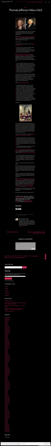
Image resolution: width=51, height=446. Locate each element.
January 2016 (7, 426)
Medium (7, 295)
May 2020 (6, 365)
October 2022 (7, 331)
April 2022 (6, 338)
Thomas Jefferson (24, 215)
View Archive (21, 226)
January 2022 (7, 342)
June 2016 (6, 420)
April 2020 (6, 366)
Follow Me (7, 271)
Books (27, 1)
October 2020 (7, 360)
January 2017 (7, 412)
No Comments (32, 13)
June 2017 (6, 406)
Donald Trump (20, 214)
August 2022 (7, 334)
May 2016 (6, 421)
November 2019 (7, 371)
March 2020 (7, 367)
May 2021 (6, 352)
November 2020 (7, 359)
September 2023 (7, 319)
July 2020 (6, 362)
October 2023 (7, 318)
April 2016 (6, 423)
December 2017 (7, 399)
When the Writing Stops (9, 301)
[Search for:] (13, 267)
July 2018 (6, 390)
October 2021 (7, 346)
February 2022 (7, 341)
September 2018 (7, 388)
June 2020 (6, 364)
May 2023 (6, 323)
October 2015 (7, 430)
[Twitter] (45, 255)
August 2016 (7, 418)
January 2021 (7, 356)
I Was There (24, 1)
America (17, 214)
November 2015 (7, 429)
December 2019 (7, 370)
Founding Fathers (25, 214)
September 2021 (7, 347)
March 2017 (7, 409)
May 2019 (6, 378)
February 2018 (7, 396)
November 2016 (7, 414)
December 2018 (7, 384)
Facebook (7, 291)
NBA (35, 2)
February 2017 (7, 411)
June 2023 (6, 321)
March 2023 (7, 325)
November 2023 (7, 317)
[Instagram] (45, 258)
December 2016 (7, 413)
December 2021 (7, 343)
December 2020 (7, 358)
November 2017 (7, 400)
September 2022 (7, 332)
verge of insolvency (29, 186)
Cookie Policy (18, 444)
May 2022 (6, 337)
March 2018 (7, 395)
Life (29, 1)
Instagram (7, 293)
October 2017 (7, 401)
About (18, 1)
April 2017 (6, 408)
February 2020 (7, 368)
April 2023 (6, 324)
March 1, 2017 (27, 13)
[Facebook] (45, 257)
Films (36, 1)
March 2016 (7, 424)
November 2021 (7, 344)
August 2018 (7, 389)
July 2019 (6, 376)
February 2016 (7, 425)
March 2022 (7, 340)
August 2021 (7, 348)
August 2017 (7, 403)
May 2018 (6, 393)
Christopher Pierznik (20, 13)
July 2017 (6, 405)
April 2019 (6, 379)
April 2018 (6, 394)
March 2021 (7, 354)
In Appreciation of (39, 1)
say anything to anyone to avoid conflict (28, 152)
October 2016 (7, 415)
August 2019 (7, 375)
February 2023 (7, 326)
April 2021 (6, 353)
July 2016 (6, 419)
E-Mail (7, 289)
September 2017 (7, 402)
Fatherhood (29, 2)
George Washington (29, 214)
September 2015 (7, 431)
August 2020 (7, 361)
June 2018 (6, 391)
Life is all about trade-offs (9, 311)
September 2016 (7, 417)
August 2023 (7, 320)
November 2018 (7, 385)
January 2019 (7, 383)
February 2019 (7, 382)
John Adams (17, 215)
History (33, 2)
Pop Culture (32, 1)
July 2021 (6, 349)
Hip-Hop (20, 1)
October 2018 (7, 387)
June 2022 (6, 336)
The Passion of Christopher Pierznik (7, 1)
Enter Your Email (8, 278)
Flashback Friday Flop (39, 2)
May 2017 (6, 407)
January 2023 (7, 327)
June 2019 (6, 377)
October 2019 (7, 372)
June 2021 (6, 350)
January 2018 (7, 397)
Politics (21, 215)
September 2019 (7, 373)
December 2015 (7, 428)
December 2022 (7, 329)
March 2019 (7, 381)
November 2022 (7, 330)
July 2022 (6, 335)
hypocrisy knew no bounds (24, 82)
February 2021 (7, 355)
